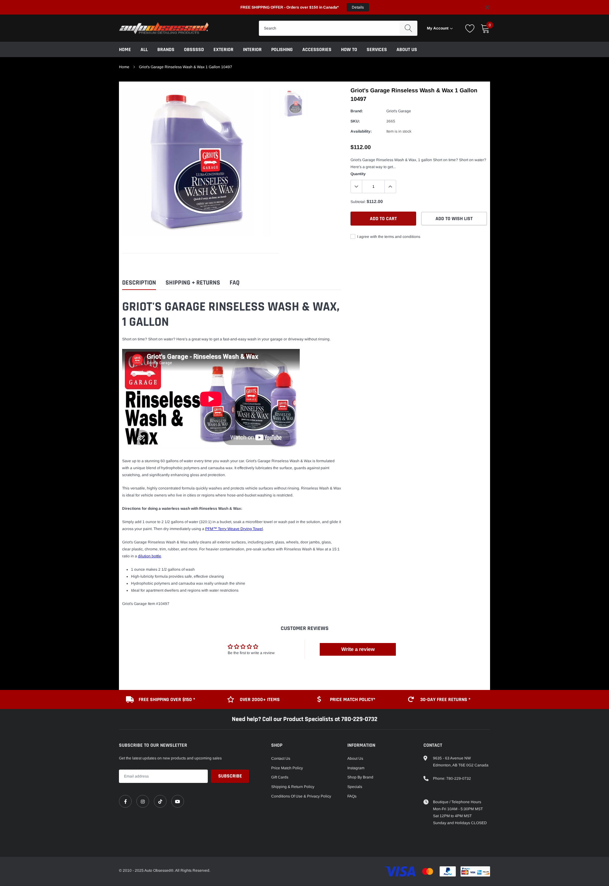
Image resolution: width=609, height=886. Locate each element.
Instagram (355, 768)
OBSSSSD (194, 49)
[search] (408, 28)
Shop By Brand (360, 777)
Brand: (356, 111)
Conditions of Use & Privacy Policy (301, 796)
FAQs (352, 796)
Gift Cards (279, 777)
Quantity (358, 174)
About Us (406, 49)
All (144, 49)
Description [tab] (139, 283)
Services (377, 49)
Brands (165, 49)
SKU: (355, 121)
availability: (361, 131)
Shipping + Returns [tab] (193, 283)
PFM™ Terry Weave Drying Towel (234, 529)
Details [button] (358, 7)
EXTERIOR (223, 49)
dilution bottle (149, 556)
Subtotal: (358, 202)
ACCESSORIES (316, 49)
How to (349, 49)
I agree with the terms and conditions (388, 236)
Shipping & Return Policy (292, 786)
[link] (125, 801)
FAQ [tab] (234, 283)
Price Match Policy (287, 768)
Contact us (280, 758)
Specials (354, 786)
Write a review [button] (358, 649)
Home (125, 49)
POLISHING (282, 49)
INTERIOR (252, 49)
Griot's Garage (398, 111)
